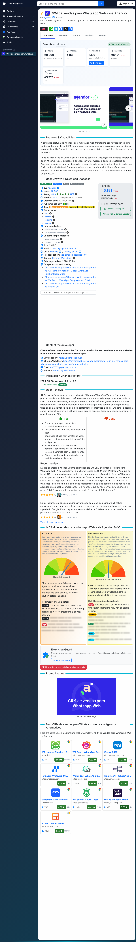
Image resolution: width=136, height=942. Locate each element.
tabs (46, 213)
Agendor (47, 17)
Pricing (10, 42)
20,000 (54, 191)
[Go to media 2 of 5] (83, 132)
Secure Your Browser (61, 660)
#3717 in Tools (107, 198)
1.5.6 (55, 197)
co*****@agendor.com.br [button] (63, 248)
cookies (48, 216)
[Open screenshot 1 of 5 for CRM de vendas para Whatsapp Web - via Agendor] (73, 108)
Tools (60, 17)
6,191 (111, 190)
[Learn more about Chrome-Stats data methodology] (73, 258)
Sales (66, 184)
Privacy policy (71, 251)
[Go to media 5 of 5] (93, 132)
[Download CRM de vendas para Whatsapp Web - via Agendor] (97, 57)
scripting (48, 220)
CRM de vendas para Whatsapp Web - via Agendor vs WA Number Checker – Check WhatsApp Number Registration (70, 270)
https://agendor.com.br (70, 357)
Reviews (89, 35)
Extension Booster (15, 37)
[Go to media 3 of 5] (86, 132)
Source (76, 35)
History (10, 50)
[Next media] (128, 108)
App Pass (11, 32)
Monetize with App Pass (116, 209)
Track (62, 44)
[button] (126, 3)
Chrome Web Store (119, 44)
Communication (77, 184)
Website (54, 251)
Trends (102, 35)
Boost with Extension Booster (116, 214)
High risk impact (58, 207)
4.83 (62, 194)
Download (63, 35)
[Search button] (101, 3)
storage (48, 223)
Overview (48, 35)
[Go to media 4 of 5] (89, 132)
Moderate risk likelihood (81, 207)
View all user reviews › (51, 522)
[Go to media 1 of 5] (80, 132)
